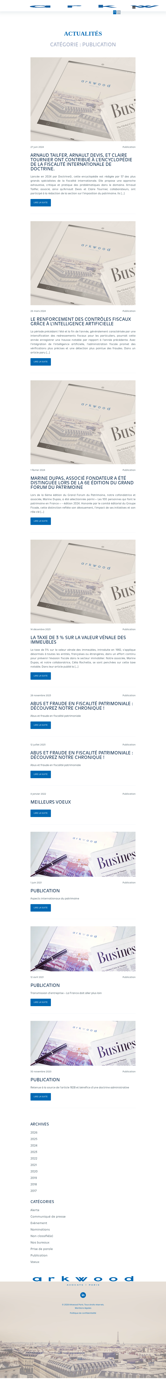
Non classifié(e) (41, 1236)
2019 (33, 1178)
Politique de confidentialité (83, 1313)
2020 (34, 1171)
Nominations (40, 1229)
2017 (33, 1191)
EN (119, 12)
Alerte (34, 1210)
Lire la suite (41, 203)
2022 (33, 1158)
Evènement (38, 1223)
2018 (33, 1184)
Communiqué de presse (48, 1216)
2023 (33, 1152)
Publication (38, 1255)
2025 (33, 1139)
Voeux (34, 1262)
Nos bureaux (39, 1242)
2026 (33, 1132)
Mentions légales (83, 1308)
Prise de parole (41, 1249)
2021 (33, 1165)
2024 (33, 1145)
